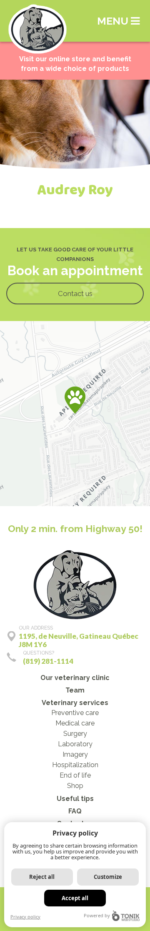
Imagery (75, 754)
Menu (114, 21)
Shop (75, 786)
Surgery (75, 734)
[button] (75, 400)
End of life (75, 775)
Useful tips (75, 799)
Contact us (75, 293)
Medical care (75, 723)
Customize (108, 877)
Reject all (42, 877)
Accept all (75, 898)
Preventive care (75, 713)
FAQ (75, 811)
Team (75, 690)
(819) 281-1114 (48, 661)
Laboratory (75, 744)
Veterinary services (75, 703)
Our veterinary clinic (75, 678)
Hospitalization (75, 765)
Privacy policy (25, 916)
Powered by (97, 915)
